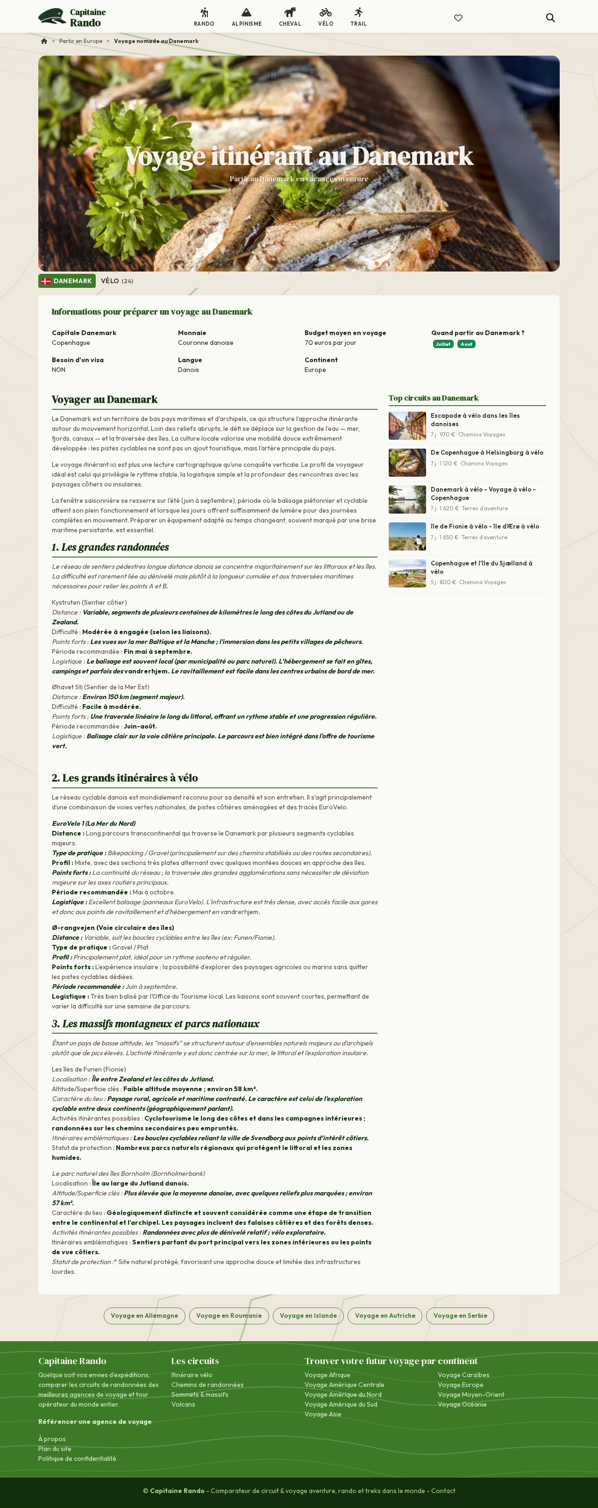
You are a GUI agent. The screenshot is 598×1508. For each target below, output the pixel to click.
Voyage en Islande (308, 1315)
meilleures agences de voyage (82, 1394)
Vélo (117, 281)
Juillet (443, 344)
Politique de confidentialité (77, 1458)
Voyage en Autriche (385, 1315)
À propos (52, 1439)
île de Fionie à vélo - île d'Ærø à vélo (485, 526)
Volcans (183, 1404)
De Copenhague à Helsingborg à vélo (487, 452)
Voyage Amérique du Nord (343, 1394)
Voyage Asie (323, 1414)
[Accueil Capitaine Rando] (44, 41)
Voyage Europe (461, 1384)
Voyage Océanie (462, 1404)
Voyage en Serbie (460, 1315)
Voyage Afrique (327, 1375)
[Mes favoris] (458, 18)
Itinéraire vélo (192, 1375)
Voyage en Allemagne (144, 1315)
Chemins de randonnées (207, 1384)
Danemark (72, 281)
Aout (466, 344)
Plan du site (54, 1448)
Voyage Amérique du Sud (341, 1404)
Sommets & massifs (199, 1394)
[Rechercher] (550, 18)
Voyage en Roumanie (229, 1315)
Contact (443, 1491)
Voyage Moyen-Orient (471, 1394)
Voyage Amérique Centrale (344, 1384)
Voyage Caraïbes (464, 1375)
